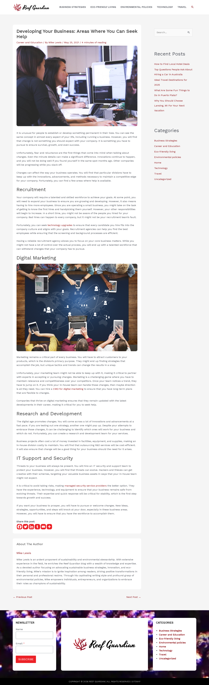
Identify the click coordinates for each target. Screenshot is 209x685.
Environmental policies (167, 157)
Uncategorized (162, 179)
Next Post (133, 597)
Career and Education (29, 42)
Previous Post (22, 597)
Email (20, 643)
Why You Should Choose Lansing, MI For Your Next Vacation (169, 105)
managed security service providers (86, 485)
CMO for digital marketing (68, 388)
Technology (161, 168)
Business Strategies (165, 140)
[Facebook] (19, 526)
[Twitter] (25, 526)
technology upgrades (60, 225)
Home (157, 162)
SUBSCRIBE (26, 659)
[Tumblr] (37, 526)
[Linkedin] (31, 526)
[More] (49, 526)
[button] (192, 7)
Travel (158, 173)
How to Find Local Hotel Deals (172, 64)
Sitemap (136, 681)
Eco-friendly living (164, 151)
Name (19, 629)
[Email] (43, 526)
